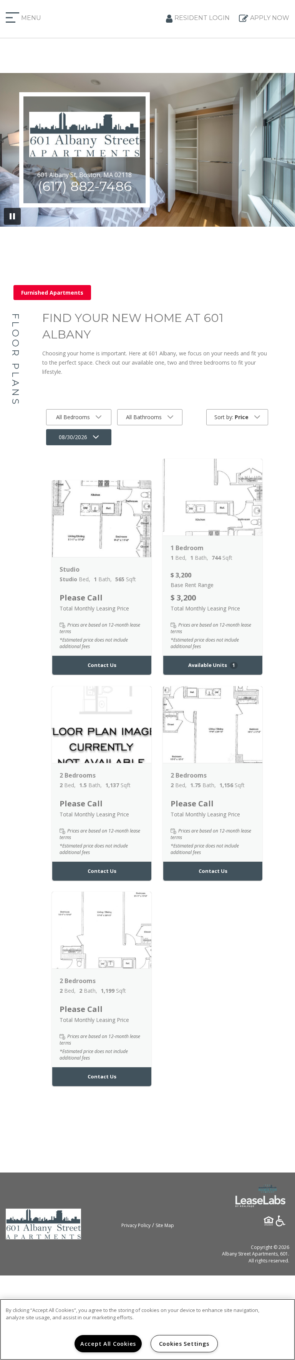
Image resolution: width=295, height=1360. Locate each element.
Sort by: (231, 417)
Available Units (211, 665)
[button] (101, 518)
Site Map (165, 1225)
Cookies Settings (184, 1343)
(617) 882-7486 (85, 186)
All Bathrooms (144, 417)
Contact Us (102, 665)
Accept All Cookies (108, 1343)
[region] (147, 1329)
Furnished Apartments (52, 292)
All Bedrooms (73, 417)
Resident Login (202, 18)
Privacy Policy (136, 1225)
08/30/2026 (73, 437)
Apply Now (269, 18)
